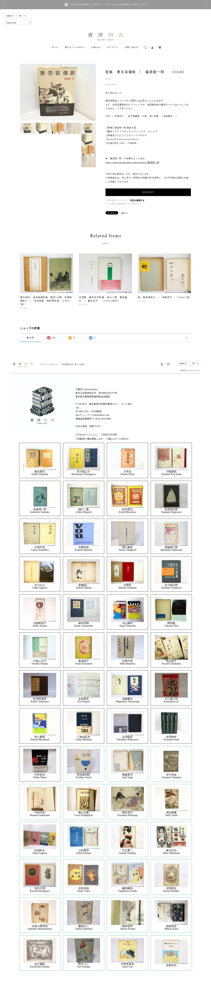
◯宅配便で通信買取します (89, 439)
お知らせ (95, 47)
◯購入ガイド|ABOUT (117, 439)
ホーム (55, 47)
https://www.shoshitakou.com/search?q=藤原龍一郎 (132, 162)
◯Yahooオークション (86, 434)
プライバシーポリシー (49, 364)
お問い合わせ (131, 47)
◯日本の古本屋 (109, 434)
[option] (58, 92)
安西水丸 (171, 965)
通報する (124, 213)
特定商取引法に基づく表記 (73, 364)
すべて (30, 337)
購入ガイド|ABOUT (75, 47)
